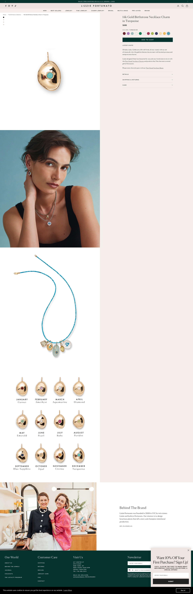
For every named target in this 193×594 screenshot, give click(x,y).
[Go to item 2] (3, 19)
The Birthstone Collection (14, 14)
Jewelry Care (43, 573)
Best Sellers (56, 10)
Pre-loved (136, 10)
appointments (79, 577)
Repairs (41, 570)
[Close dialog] (188, 550)
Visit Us (78, 557)
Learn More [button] (67, 590)
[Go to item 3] (3, 22)
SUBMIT (171, 581)
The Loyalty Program (13, 577)
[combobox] (131, 570)
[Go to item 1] (3, 17)
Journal (8, 570)
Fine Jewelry (81, 10)
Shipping (41, 563)
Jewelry (68, 10)
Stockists (9, 573)
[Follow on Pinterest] (12, 6)
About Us (8, 563)
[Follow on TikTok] (15, 6)
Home (4, 14)
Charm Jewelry (97, 10)
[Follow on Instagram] (9, 6)
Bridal (111, 10)
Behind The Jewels (12, 566)
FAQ (39, 577)
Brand (147, 10)
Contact (41, 581)
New (45, 10)
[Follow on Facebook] (6, 6)
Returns (41, 566)
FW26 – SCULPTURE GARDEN (115, 1)
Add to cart (148, 40)
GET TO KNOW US (126, 526)
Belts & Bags (123, 10)
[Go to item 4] (3, 24)
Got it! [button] (183, 590)
